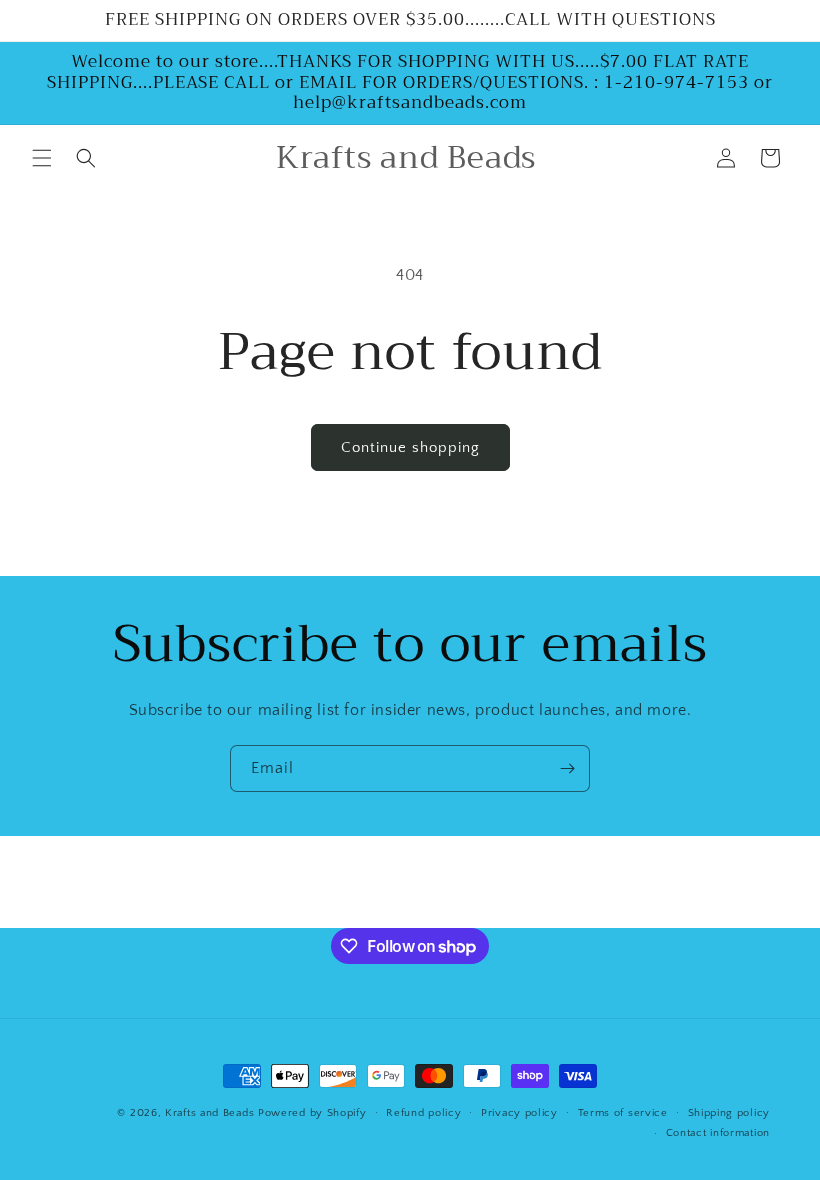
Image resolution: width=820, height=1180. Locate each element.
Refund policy (423, 1113)
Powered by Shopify (312, 1113)
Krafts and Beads (209, 1113)
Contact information (718, 1133)
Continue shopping (410, 447)
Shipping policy (729, 1113)
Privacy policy (519, 1113)
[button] (42, 158)
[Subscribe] (567, 768)
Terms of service (623, 1113)
